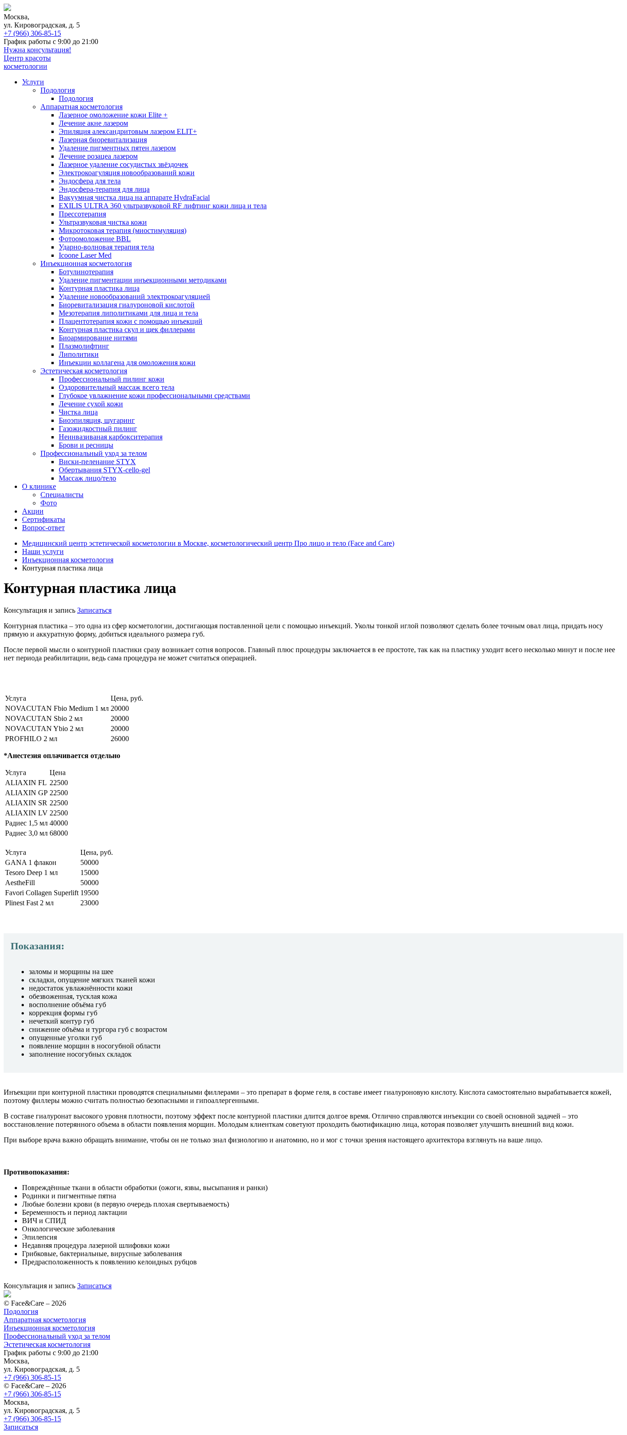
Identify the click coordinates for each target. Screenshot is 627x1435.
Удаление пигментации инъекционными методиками (143, 280)
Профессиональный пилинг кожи (111, 379)
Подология (57, 90)
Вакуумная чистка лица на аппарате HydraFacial (134, 197)
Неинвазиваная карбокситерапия (110, 437)
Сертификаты (43, 519)
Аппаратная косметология (81, 107)
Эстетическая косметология (83, 371)
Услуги (33, 82)
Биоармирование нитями (98, 338)
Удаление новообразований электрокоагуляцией (134, 296)
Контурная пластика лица (99, 288)
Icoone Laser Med (85, 255)
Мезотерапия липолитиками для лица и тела (128, 313)
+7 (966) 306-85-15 (32, 33)
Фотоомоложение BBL (95, 239)
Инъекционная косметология (86, 263)
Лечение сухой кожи (91, 404)
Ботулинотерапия (86, 272)
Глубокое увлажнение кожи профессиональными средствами (154, 395)
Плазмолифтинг (84, 346)
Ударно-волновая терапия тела (106, 247)
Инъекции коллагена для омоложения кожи (127, 362)
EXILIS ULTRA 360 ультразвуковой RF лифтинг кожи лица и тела (163, 206)
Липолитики (79, 354)
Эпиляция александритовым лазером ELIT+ (128, 131)
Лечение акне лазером (93, 123)
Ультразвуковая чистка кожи (103, 222)
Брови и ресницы (86, 445)
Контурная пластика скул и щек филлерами (127, 329)
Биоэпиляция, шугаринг (97, 420)
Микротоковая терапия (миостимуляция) (122, 230)
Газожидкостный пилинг (98, 428)
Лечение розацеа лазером (98, 156)
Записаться (94, 610)
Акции (33, 511)
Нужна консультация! (37, 50)
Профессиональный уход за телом (93, 453)
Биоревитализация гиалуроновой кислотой (127, 305)
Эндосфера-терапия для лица (104, 189)
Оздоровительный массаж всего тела (116, 387)
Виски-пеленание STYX (97, 461)
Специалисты (62, 495)
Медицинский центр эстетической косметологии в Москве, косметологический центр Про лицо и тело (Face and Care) (208, 543)
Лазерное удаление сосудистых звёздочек (123, 164)
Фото (48, 503)
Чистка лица (78, 412)
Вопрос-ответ (43, 528)
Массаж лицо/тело (87, 478)
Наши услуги (43, 551)
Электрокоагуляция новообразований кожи (127, 173)
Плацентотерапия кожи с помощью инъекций (130, 321)
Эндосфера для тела (90, 181)
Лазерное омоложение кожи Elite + (113, 115)
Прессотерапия (82, 214)
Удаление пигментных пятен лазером (117, 148)
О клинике (39, 486)
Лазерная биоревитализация (103, 140)
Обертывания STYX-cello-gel (104, 470)
